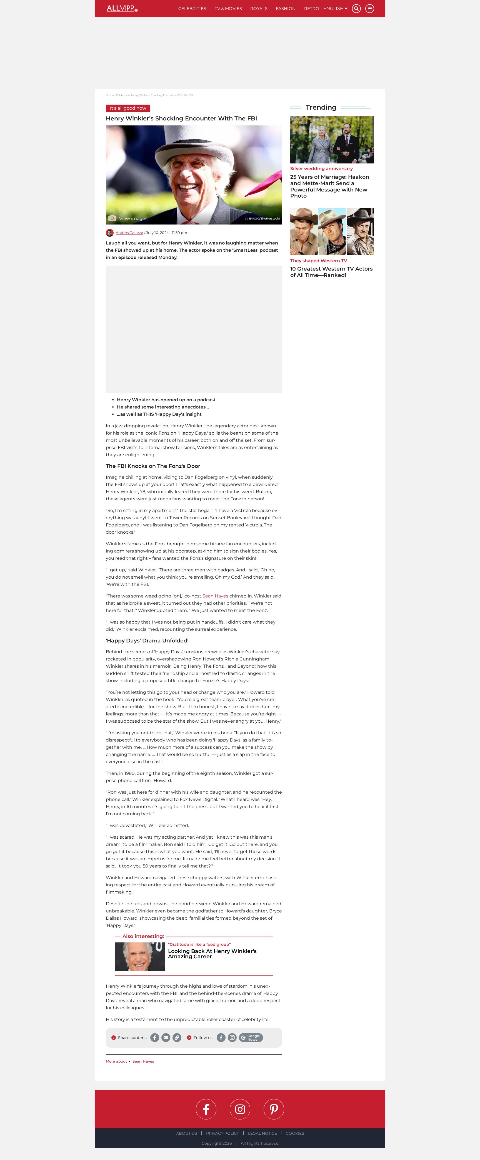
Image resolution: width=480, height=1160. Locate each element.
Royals (259, 8)
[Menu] (369, 8)
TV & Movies (228, 8)
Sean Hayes (215, 596)
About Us (186, 1133)
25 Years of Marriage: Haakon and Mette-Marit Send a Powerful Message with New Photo (329, 186)
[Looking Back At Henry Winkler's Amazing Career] (140, 956)
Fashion (286, 8)
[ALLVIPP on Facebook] (206, 1109)
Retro (311, 8)
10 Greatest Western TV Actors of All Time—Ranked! (331, 272)
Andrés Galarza (129, 233)
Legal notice (262, 1133)
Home (110, 95)
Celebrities (192, 8)
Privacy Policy (222, 1133)
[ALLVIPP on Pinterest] (273, 1109)
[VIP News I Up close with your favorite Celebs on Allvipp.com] (140, 8)
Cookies (295, 1133)
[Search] (356, 8)
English (334, 8)
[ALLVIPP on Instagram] (240, 1109)
